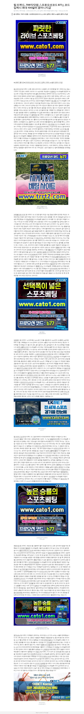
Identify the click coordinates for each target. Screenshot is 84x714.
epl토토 (19, 349)
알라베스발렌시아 (43, 252)
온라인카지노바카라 (27, 382)
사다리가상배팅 (40, 663)
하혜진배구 (56, 668)
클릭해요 (34, 115)
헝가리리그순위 (19, 437)
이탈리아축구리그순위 (25, 550)
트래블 (31, 583)
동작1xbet (17, 635)
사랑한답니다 (40, 96)
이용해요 (53, 91)
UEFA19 (22, 366)
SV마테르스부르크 (33, 375)
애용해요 (34, 138)
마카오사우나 (43, 571)
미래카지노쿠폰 (39, 446)
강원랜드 (17, 340)
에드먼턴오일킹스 (47, 640)
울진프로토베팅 (53, 553)
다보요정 (39, 126)
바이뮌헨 (52, 476)
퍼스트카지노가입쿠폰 (51, 356)
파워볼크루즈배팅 (32, 458)
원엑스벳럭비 (58, 467)
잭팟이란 (17, 546)
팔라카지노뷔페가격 (23, 368)
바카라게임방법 (34, 562)
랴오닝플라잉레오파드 (59, 257)
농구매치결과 (24, 569)
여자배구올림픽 (25, 548)
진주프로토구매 (55, 268)
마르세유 (48, 455)
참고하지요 (17, 89)
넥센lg (57, 647)
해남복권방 (30, 219)
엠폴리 (58, 247)
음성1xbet (64, 479)
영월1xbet (50, 250)
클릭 (37, 94)
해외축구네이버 (36, 654)
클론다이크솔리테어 (47, 645)
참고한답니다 (52, 124)
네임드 (38, 652)
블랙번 (30, 373)
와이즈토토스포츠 (45, 656)
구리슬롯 (49, 642)
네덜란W (52, 264)
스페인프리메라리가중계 (43, 354)
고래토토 (46, 649)
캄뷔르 (36, 586)
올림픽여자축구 (55, 439)
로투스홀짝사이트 (23, 347)
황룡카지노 (39, 266)
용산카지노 (40, 238)
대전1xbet (54, 261)
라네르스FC (25, 581)
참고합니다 (55, 101)
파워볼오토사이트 (20, 214)
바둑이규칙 (57, 448)
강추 (40, 112)
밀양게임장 (43, 666)
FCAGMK (33, 254)
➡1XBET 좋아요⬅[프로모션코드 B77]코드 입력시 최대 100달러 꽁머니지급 (38, 82)
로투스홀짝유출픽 (52, 451)
